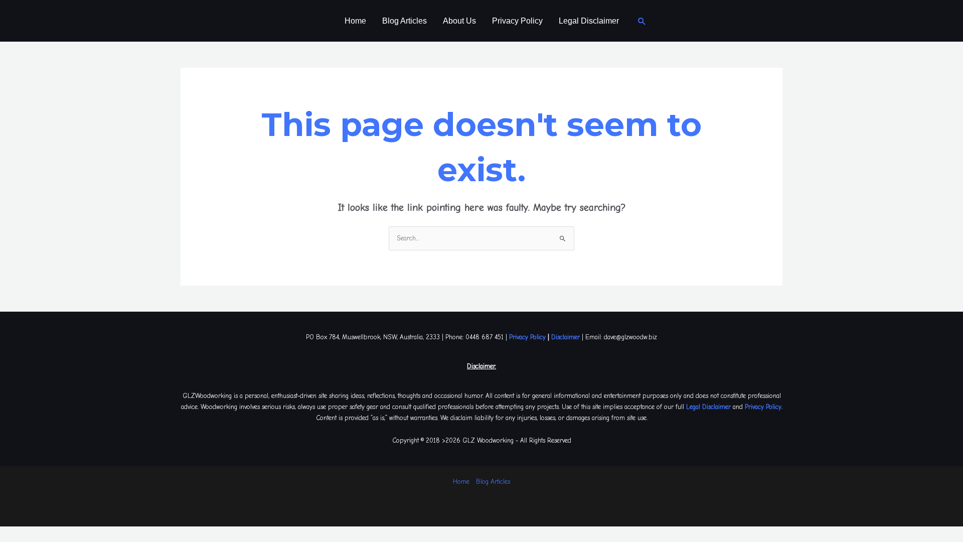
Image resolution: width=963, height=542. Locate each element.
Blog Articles (404, 21)
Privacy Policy (517, 21)
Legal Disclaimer (589, 21)
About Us (459, 21)
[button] (642, 21)
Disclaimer (565, 337)
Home (355, 21)
